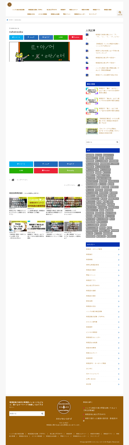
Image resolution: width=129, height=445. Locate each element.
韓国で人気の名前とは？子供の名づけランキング (107, 52)
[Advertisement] (46, 87)
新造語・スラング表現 (94, 249)
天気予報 (111, 204)
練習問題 (91, 155)
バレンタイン (92, 207)
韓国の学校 (91, 222)
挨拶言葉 (91, 172)
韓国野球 (114, 193)
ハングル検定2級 (93, 224)
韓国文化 (99, 190)
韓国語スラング (93, 158)
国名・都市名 (109, 201)
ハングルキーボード (103, 166)
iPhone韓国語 (92, 184)
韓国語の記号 (114, 181)
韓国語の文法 (31, 14)
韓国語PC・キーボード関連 (96, 363)
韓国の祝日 (100, 213)
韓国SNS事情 (85, 9)
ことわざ (91, 190)
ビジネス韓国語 (42, 14)
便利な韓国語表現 (92, 265)
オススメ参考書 (91, 322)
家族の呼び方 (114, 207)
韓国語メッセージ (103, 175)
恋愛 (99, 201)
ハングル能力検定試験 (18, 9)
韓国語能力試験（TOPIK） (35, 9)
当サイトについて (92, 374)
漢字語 (104, 198)
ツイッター (110, 216)
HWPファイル (102, 222)
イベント (107, 172)
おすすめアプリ (93, 181)
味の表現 (112, 195)
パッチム (98, 233)
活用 (110, 227)
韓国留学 (63, 9)
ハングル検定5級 (102, 161)
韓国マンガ (91, 175)
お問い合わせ (91, 379)
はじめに (89, 368)
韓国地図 (110, 210)
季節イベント (66, 14)
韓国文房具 (108, 233)
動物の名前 (91, 204)
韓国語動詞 (114, 161)
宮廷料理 (91, 213)
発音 (102, 158)
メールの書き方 (93, 193)
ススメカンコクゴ (98, 442)
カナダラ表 (91, 219)
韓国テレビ (91, 195)
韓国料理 (89, 358)
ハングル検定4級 (93, 163)
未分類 (88, 384)
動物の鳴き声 (114, 198)
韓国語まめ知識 (55, 14)
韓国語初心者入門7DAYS (95, 414)
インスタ (103, 184)
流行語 (90, 216)
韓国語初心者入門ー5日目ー (106, 57)
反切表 (104, 224)
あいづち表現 (111, 213)
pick (112, 219)
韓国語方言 (101, 204)
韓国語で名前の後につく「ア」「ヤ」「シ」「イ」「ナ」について (102, 37)
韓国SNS (115, 187)
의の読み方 (103, 207)
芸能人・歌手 (105, 230)
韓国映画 (91, 161)
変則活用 (110, 158)
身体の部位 (101, 236)
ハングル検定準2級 (94, 187)
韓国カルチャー (73, 9)
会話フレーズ (109, 155)
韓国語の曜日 (100, 216)
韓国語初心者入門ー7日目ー (106, 63)
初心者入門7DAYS (52, 9)
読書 (102, 210)
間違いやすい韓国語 (104, 178)
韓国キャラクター (93, 198)
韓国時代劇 (91, 236)
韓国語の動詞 (91, 270)
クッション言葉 (93, 227)
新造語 (103, 227)
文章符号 (104, 181)
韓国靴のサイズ (93, 230)
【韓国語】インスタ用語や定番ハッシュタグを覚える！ (107, 45)
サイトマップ (92, 14)
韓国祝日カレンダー (79, 14)
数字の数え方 (102, 195)
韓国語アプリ (96, 9)
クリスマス (91, 178)
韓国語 (99, 172)
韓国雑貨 (115, 230)
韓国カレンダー (93, 210)
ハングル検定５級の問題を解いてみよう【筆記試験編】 (107, 69)
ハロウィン (91, 201)
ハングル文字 (106, 169)
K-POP (90, 233)
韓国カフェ (112, 236)
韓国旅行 (108, 190)
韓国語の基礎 (107, 9)
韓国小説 (91, 166)
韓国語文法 (104, 193)
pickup (99, 155)
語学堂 (111, 184)
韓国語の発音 (91, 296)
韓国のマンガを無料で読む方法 (107, 75)
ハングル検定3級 (93, 169)
